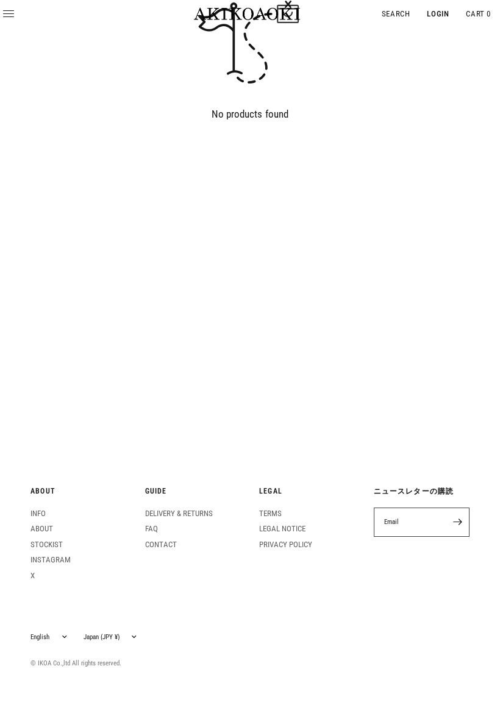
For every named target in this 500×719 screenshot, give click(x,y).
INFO (38, 513)
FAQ (151, 528)
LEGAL (270, 491)
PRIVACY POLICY (285, 544)
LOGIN (438, 14)
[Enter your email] (457, 522)
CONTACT (161, 544)
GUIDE (156, 491)
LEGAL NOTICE (282, 528)
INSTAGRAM (50, 559)
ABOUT (42, 491)
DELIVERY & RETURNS (179, 513)
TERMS (270, 513)
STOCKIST (46, 544)
